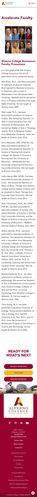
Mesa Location (18, 444)
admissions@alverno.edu (18, 436)
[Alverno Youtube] (27, 423)
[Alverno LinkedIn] (21, 423)
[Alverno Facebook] (10, 423)
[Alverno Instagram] (15, 423)
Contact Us (18, 448)
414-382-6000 (18, 434)
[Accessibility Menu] (33, 493)
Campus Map (18, 440)
